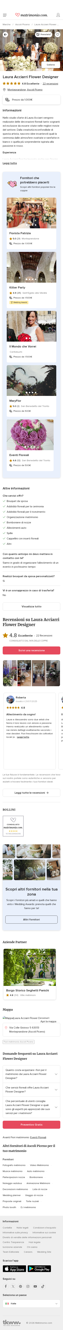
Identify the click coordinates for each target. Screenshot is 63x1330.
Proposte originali (12, 1201)
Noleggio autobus (12, 1183)
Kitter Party (17, 287)
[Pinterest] (20, 1286)
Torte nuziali (32, 1201)
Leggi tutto (10, 163)
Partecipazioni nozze (14, 1177)
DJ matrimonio (28, 1207)
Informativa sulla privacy (15, 1232)
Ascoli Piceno (22, 24)
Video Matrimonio (39, 1165)
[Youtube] (35, 1286)
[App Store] (14, 1271)
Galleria (51, 64)
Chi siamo (32, 1247)
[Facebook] (6, 1286)
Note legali (22, 1227)
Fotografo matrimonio (14, 1165)
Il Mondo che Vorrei (22, 346)
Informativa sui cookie (44, 1232)
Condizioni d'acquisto (44, 1227)
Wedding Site (44, 1251)
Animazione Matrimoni (38, 1183)
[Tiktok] (43, 1286)
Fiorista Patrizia (20, 233)
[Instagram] (28, 1286)
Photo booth (9, 1207)
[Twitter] (13, 1286)
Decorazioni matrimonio (15, 1189)
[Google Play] (39, 1271)
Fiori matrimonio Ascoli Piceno (18, 1042)
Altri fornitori (31, 919)
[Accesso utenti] (58, 15)
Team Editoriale (11, 1251)
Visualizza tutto (31, 606)
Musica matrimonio (13, 1171)
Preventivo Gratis (32, 1124)
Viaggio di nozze (34, 1195)
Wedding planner (12, 1195)
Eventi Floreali (19, 455)
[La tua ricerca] (5, 34)
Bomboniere (36, 1177)
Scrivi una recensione (31, 650)
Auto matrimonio (36, 1171)
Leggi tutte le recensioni (30, 792)
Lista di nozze (40, 1189)
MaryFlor (15, 401)
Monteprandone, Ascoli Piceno (25, 89)
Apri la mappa (48, 1021)
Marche (7, 24)
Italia (13, 1303)
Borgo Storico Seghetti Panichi (27, 990)
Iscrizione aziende (12, 1247)
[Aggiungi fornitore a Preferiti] (57, 34)
